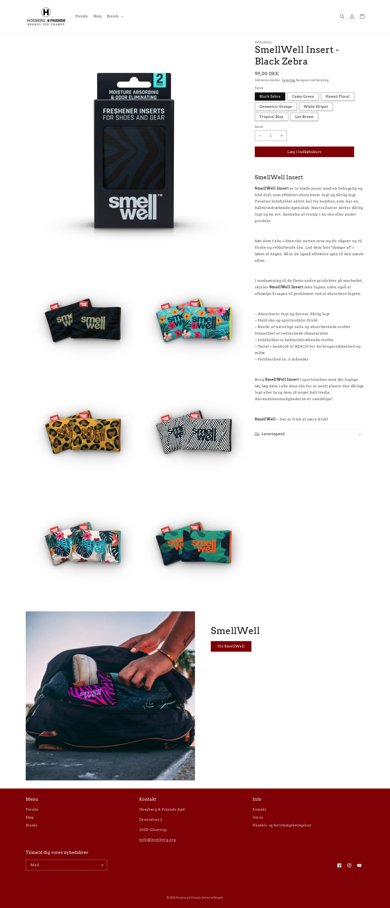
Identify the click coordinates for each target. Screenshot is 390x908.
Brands (32, 825)
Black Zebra (270, 96)
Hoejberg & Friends (188, 897)
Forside (32, 809)
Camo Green (303, 96)
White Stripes (316, 106)
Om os (258, 817)
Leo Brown (304, 117)
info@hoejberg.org (157, 839)
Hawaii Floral (338, 96)
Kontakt (259, 809)
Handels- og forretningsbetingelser (282, 825)
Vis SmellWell (231, 646)
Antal (259, 126)
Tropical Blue (271, 117)
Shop (30, 817)
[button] (114, 16)
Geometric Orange (276, 106)
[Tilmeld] (102, 865)
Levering (288, 80)
